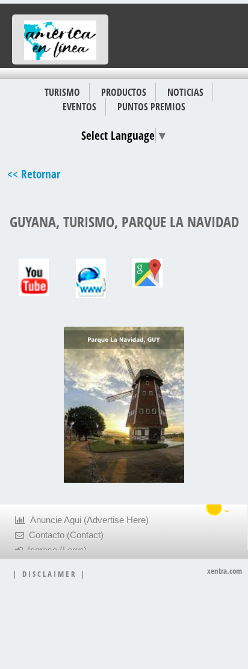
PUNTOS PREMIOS (151, 106)
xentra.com (224, 570)
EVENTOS (79, 106)
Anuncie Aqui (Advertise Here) (87, 520)
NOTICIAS (185, 92)
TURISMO (62, 92)
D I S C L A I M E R (48, 573)
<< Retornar (33, 173)
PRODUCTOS (123, 92)
